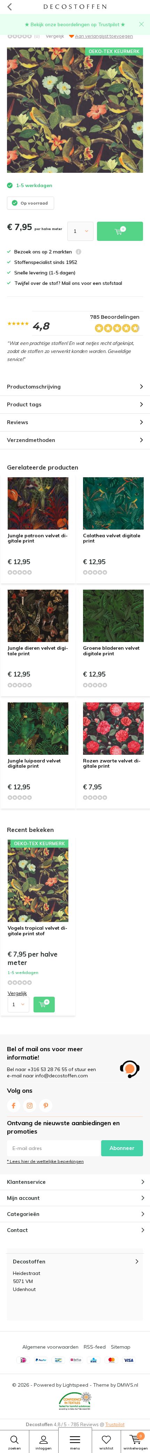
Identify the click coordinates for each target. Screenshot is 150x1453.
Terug (9, 7)
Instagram (29, 1105)
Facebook (13, 1105)
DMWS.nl (127, 1385)
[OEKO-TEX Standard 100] (75, 1401)
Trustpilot (115, 1424)
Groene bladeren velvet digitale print (111, 651)
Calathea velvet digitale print (111, 538)
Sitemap (120, 1347)
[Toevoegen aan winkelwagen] (44, 1004)
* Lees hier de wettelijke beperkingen (45, 1161)
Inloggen (44, 1448)
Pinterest (45, 1105)
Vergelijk (55, 36)
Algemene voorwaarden (50, 1347)
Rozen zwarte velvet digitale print (112, 763)
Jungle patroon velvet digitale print (38, 538)
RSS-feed (95, 1347)
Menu (75, 1448)
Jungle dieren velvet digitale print (38, 651)
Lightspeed (75, 1385)
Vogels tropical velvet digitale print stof (37, 931)
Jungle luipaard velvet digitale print (34, 763)
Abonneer (122, 1148)
